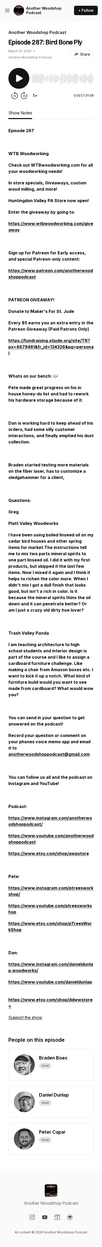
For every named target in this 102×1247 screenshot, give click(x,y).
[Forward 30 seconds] (24, 95)
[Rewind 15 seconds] (14, 95)
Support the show (25, 1017)
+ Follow (86, 10)
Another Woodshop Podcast (43, 10)
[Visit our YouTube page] (44, 1217)
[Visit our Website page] (57, 1217)
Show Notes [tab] (20, 112)
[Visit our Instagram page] (32, 1217)
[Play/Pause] (18, 78)
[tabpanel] (51, 576)
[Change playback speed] (35, 95)
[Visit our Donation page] (69, 1217)
